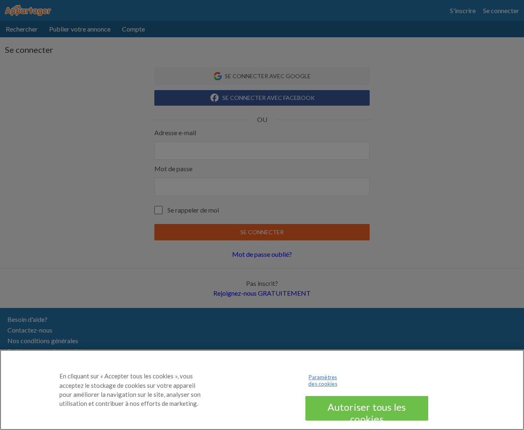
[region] (262, 390)
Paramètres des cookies (322, 380)
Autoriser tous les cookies (367, 411)
